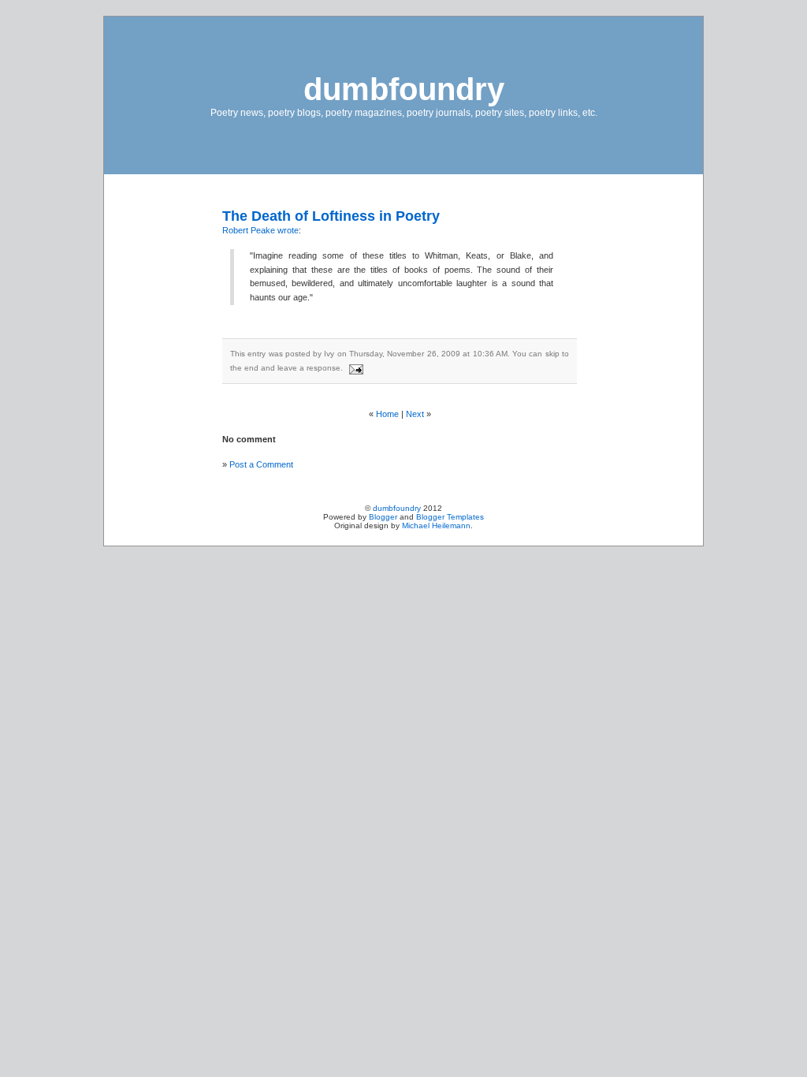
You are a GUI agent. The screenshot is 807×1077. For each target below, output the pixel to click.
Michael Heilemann (436, 525)
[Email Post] (354, 367)
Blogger (383, 516)
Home (387, 414)
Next (415, 414)
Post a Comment (261, 464)
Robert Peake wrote (260, 230)
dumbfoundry (403, 89)
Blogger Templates (450, 516)
